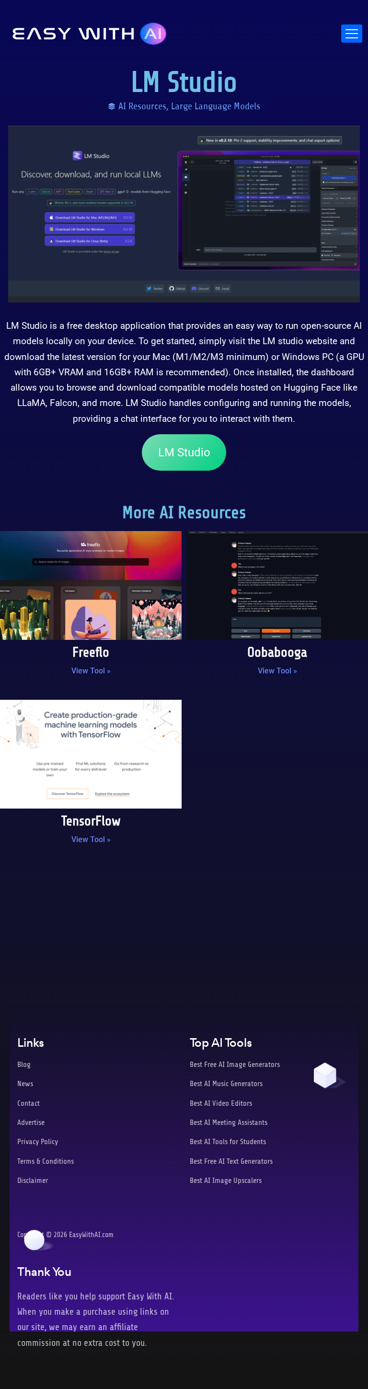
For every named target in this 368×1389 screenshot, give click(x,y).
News (25, 1083)
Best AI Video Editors (221, 1103)
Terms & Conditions (45, 1161)
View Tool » (91, 670)
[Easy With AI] (89, 31)
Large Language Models (215, 106)
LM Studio (184, 452)
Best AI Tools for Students (228, 1141)
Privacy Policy (37, 1141)
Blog (24, 1064)
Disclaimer (32, 1180)
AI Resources (142, 106)
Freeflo (90, 652)
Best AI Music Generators (226, 1083)
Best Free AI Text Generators (231, 1161)
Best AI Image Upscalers (226, 1180)
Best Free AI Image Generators (235, 1064)
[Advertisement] (184, 931)
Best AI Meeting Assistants (228, 1122)
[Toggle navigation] (351, 33)
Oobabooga (277, 652)
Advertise (31, 1122)
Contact (28, 1103)
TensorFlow (91, 821)
